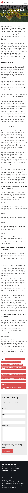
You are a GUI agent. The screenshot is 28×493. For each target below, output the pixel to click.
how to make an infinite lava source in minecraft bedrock (13, 368)
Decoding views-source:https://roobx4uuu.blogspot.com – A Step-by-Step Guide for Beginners (13, 482)
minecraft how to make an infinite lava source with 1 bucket (13, 388)
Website (4, 420)
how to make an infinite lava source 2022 (11, 361)
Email (4, 414)
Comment (5, 425)
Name (4, 408)
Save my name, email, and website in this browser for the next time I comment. (13, 446)
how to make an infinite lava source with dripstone (13, 381)
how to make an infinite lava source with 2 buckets (13, 378)
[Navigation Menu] (25, 2)
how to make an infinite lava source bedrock (12, 364)
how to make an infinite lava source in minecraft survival (13, 375)
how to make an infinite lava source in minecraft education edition (13, 371)
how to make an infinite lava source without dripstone (12, 384)
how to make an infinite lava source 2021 (14, 359)
